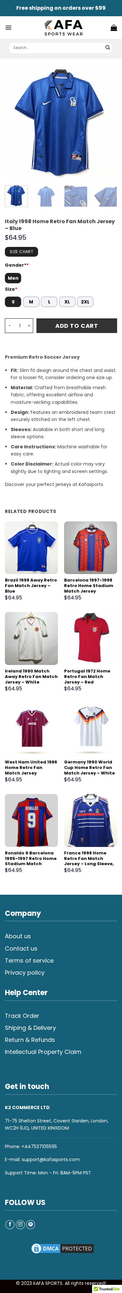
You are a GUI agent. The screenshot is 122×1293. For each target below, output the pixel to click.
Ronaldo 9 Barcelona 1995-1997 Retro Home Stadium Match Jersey (31, 862)
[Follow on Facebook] (10, 1224)
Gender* (17, 265)
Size (11, 289)
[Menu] (8, 27)
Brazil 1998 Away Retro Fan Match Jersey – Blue (31, 586)
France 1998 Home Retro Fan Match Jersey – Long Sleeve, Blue (89, 862)
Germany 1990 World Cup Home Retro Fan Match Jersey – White (89, 768)
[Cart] (114, 27)
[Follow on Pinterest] (30, 1224)
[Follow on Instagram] (20, 1224)
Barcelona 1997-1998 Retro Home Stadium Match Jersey (88, 586)
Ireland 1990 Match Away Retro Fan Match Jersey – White (31, 677)
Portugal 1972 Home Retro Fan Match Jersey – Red (87, 677)
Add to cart (76, 326)
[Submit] (108, 48)
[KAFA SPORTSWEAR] (63, 27)
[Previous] (15, 122)
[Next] (107, 122)
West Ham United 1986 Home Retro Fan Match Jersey (31, 768)
